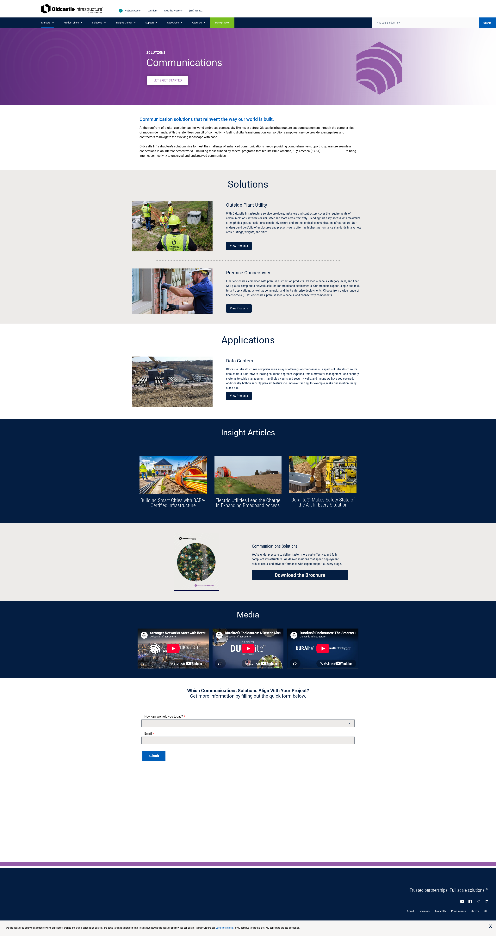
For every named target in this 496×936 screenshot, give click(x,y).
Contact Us (440, 911)
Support (149, 22)
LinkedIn (486, 901)
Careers (475, 911)
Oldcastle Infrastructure (72, 9)
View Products (239, 246)
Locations (153, 10)
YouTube (462, 901)
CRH (486, 911)
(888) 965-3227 (196, 10)
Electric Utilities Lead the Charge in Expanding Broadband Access (247, 502)
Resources (173, 22)
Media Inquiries (458, 911)
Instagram (478, 901)
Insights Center (123, 22)
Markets (45, 22)
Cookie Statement (224, 927)
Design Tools (222, 22)
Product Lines (71, 22)
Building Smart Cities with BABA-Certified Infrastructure (173, 502)
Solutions (97, 22)
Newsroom (425, 911)
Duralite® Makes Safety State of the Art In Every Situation (323, 502)
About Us (197, 22)
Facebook (470, 901)
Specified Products (173, 10)
